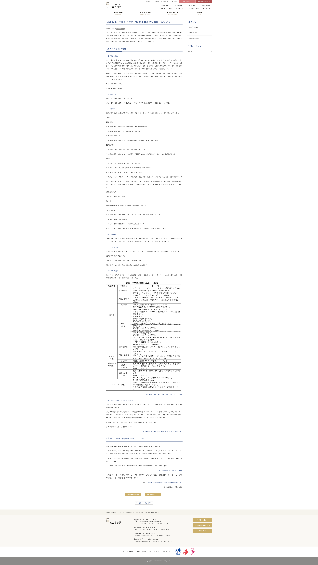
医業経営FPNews (120, 28)
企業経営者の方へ (145, 13)
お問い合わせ (202, 531)
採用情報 (174, 1)
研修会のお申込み (187, 1)
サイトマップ (166, 551)
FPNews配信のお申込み (204, 1)
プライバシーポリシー (154, 551)
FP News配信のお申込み (202, 525)
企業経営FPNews (194, 33)
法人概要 (148, 1)
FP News (192, 21)
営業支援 (165, 1)
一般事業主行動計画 (141, 551)
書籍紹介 (199, 13)
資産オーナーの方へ (118, 13)
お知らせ (157, 1)
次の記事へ (148, 503)
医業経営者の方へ (172, 13)
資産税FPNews (193, 27)
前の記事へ (139, 503)
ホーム (124, 551)
